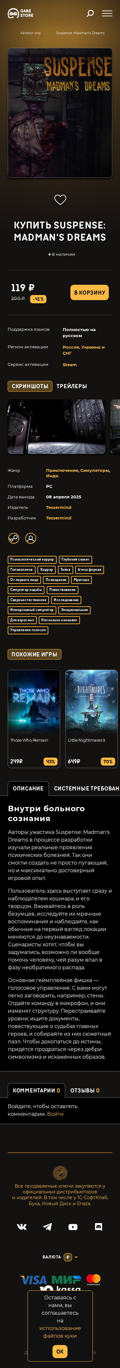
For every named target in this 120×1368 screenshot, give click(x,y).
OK (60, 1352)
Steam (70, 364)
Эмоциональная (74, 610)
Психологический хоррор (32, 559)
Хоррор (46, 569)
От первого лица (24, 580)
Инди (52, 475)
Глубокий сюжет (75, 559)
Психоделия (56, 580)
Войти (55, 1114)
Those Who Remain (29, 740)
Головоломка (21, 569)
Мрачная (81, 580)
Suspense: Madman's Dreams (80, 33)
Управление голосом (28, 630)
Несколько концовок (59, 620)
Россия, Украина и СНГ (84, 350)
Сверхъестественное (28, 600)
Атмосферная (89, 569)
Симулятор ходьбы (26, 589)
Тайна (65, 569)
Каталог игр (30, 33)
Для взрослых (22, 620)
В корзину (89, 293)
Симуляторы (94, 470)
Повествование (62, 589)
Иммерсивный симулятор (31, 610)
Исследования (66, 600)
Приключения (62, 470)
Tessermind (58, 507)
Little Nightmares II (86, 740)
